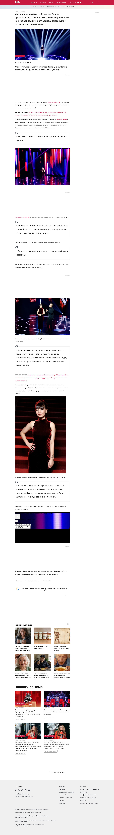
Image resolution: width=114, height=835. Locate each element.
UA (90, 2)
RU (93, 2)
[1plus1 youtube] (29, 790)
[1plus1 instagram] (15, 790)
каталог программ (65, 797)
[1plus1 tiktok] (22, 790)
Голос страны (20, 55)
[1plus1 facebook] (25, 790)
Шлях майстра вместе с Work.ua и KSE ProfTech (60, 6)
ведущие (62, 803)
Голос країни (20, 703)
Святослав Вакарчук (22, 217)
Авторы (83, 786)
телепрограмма (60, 2)
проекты (34, 2)
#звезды (19, 580)
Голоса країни (62, 119)
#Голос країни (47, 580)
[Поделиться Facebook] (28, 62)
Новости (43, 2)
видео (50, 2)
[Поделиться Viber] (30, 62)
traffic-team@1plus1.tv (22, 825)
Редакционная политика (89, 803)
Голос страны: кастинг (37, 6)
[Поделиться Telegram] (25, 62)
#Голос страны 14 (50, 751)
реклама (62, 789)
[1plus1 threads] (19, 790)
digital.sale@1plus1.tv (21, 821)
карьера (61, 800)
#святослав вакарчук (32, 580)
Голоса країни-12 (54, 102)
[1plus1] (17, 2)
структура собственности (89, 789)
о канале (62, 786)
